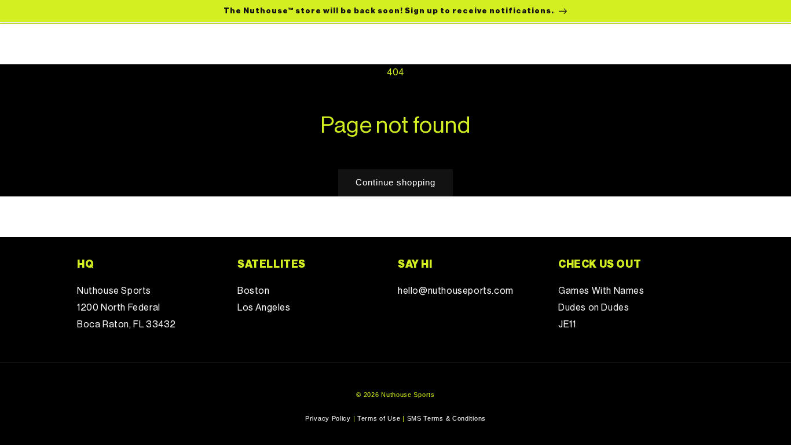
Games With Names (601, 291)
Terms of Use (378, 418)
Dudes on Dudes (593, 307)
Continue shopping (395, 182)
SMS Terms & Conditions (446, 418)
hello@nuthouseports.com (456, 291)
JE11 (567, 324)
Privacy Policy (328, 418)
